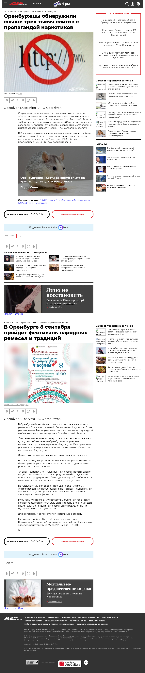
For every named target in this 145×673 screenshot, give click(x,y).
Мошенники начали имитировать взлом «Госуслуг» (122, 168)
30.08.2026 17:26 (11, 322)
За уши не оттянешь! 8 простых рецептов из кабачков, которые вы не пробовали (124, 369)
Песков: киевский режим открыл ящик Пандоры (121, 158)
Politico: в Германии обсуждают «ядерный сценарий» (121, 186)
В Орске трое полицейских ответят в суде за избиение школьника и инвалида (28, 258)
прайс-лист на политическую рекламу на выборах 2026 (48, 624)
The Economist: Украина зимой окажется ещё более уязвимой (120, 149)
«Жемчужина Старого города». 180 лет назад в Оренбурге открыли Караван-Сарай (118, 32)
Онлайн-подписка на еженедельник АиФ (80, 617)
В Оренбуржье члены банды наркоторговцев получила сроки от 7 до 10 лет (75, 258)
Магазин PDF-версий (33, 621)
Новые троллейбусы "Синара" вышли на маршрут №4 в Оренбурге (118, 44)
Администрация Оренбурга (16, 405)
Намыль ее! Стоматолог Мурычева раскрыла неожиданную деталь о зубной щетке (123, 86)
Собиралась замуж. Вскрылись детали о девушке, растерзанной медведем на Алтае (122, 331)
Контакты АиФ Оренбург (56, 621)
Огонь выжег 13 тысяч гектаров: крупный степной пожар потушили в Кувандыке (118, 55)
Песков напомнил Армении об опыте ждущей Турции (123, 177)
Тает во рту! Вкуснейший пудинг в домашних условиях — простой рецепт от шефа (123, 360)
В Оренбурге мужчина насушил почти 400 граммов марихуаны (30, 275)
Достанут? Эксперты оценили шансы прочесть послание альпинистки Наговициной (124, 114)
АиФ (20, 94)
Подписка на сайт (110, 617)
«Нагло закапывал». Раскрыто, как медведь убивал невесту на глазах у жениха (124, 341)
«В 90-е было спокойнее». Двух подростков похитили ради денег (123, 104)
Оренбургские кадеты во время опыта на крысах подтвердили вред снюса (52, 179)
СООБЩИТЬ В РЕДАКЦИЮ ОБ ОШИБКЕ (92, 624)
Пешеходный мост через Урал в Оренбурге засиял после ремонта (118, 21)
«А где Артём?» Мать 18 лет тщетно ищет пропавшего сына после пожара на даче (123, 378)
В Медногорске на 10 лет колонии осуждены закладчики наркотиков (31, 267)
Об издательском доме (34, 617)
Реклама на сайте (78, 621)
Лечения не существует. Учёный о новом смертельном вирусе (122, 95)
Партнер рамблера (48, 662)
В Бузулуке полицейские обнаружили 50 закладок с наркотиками (73, 267)
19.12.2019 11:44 (10, 11)
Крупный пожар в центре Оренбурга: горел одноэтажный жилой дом (118, 66)
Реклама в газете (97, 621)
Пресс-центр (53, 617)
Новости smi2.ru (13, 314)
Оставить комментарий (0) (72, 214)
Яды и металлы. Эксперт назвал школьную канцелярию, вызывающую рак (122, 133)
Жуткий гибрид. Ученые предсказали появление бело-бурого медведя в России (124, 124)
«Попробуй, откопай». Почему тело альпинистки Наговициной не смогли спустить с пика (123, 350)
